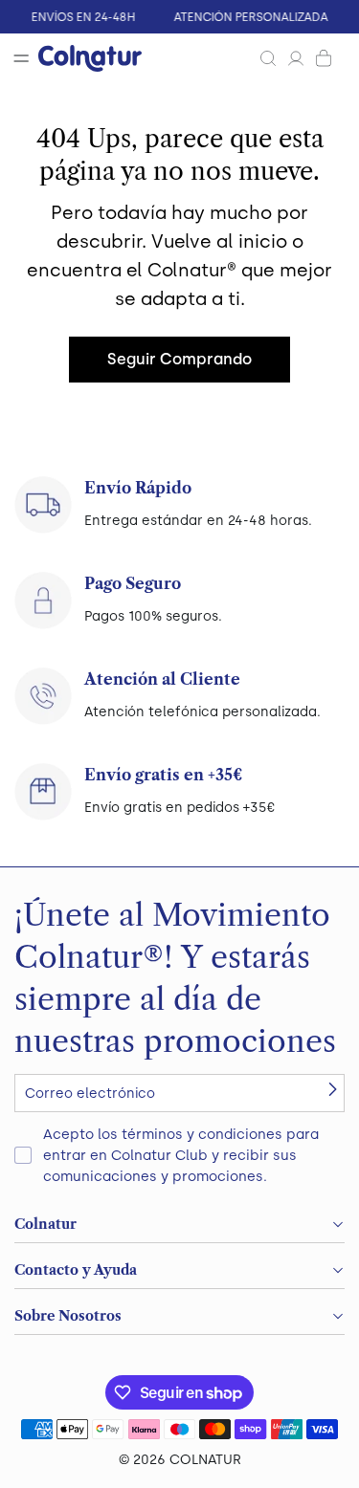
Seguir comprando (179, 359)
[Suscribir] (332, 1089)
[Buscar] (268, 58)
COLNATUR (205, 1460)
